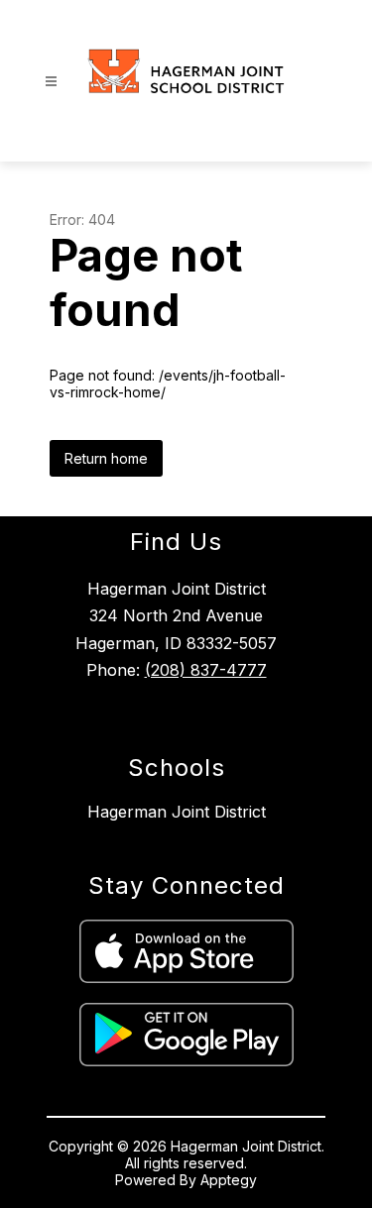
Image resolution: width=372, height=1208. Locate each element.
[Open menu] (51, 81)
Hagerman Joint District (176, 812)
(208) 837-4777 (206, 670)
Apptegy (228, 1179)
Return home (106, 458)
